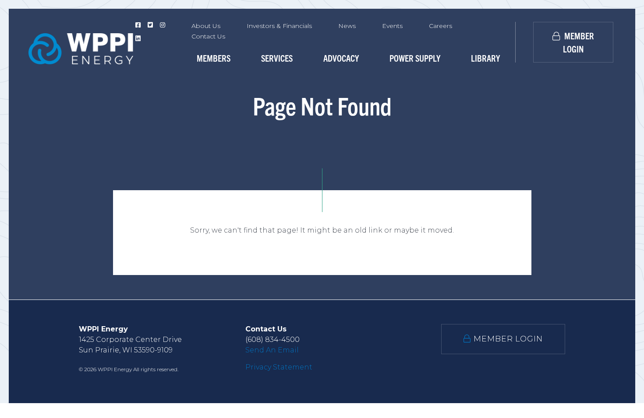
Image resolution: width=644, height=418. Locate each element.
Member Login (578, 42)
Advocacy (341, 57)
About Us (205, 26)
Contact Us (208, 36)
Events (392, 26)
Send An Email (272, 350)
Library (485, 57)
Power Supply (414, 57)
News (347, 26)
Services (277, 57)
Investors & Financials (279, 26)
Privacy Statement (278, 367)
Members (213, 57)
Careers (440, 26)
